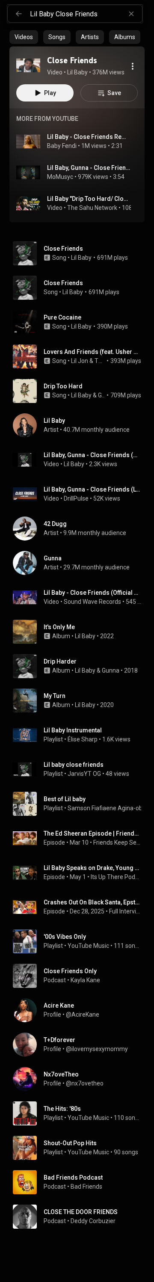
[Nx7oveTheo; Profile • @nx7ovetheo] (80, 1079)
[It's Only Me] (80, 632)
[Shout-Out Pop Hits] (80, 1148)
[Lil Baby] (80, 425)
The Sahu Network (92, 207)
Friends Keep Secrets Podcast (117, 842)
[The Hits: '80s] (80, 1113)
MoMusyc (60, 176)
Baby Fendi (62, 145)
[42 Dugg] (80, 528)
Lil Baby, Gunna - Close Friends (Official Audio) (93, 455)
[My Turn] (80, 700)
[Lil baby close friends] (80, 769)
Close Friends (63, 248)
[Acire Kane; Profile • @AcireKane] (80, 1010)
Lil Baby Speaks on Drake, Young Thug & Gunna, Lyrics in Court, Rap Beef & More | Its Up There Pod (93, 867)
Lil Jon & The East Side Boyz (88, 360)
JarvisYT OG (84, 773)
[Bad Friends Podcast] (80, 1182)
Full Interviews (125, 911)
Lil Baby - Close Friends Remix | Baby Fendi (89, 136)
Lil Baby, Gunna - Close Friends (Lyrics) (93, 489)
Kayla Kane (85, 980)
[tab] (23, 37)
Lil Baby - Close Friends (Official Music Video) (93, 592)
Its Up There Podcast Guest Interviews (116, 876)
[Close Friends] (28, 65)
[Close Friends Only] (80, 976)
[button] (28, 65)
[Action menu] (132, 66)
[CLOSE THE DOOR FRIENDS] (80, 1216)
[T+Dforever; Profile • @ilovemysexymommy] (80, 1044)
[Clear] (131, 14)
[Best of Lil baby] (80, 804)
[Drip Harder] (80, 666)
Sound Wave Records (92, 601)
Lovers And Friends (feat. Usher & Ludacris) (93, 351)
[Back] (19, 14)
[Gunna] (80, 563)
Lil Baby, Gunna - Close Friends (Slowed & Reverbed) (89, 167)
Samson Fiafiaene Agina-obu (107, 808)
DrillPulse (76, 498)
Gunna (101, 395)
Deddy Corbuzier (93, 1220)
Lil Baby (81, 257)
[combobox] (86, 13)
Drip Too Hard (63, 386)
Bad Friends (86, 1186)
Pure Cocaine (62, 317)
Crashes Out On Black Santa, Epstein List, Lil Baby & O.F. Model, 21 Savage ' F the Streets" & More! (93, 902)
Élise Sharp (83, 739)
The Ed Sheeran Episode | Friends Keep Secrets (93, 833)
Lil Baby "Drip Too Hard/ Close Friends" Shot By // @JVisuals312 (89, 198)
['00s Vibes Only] (80, 941)
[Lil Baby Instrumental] (80, 735)
